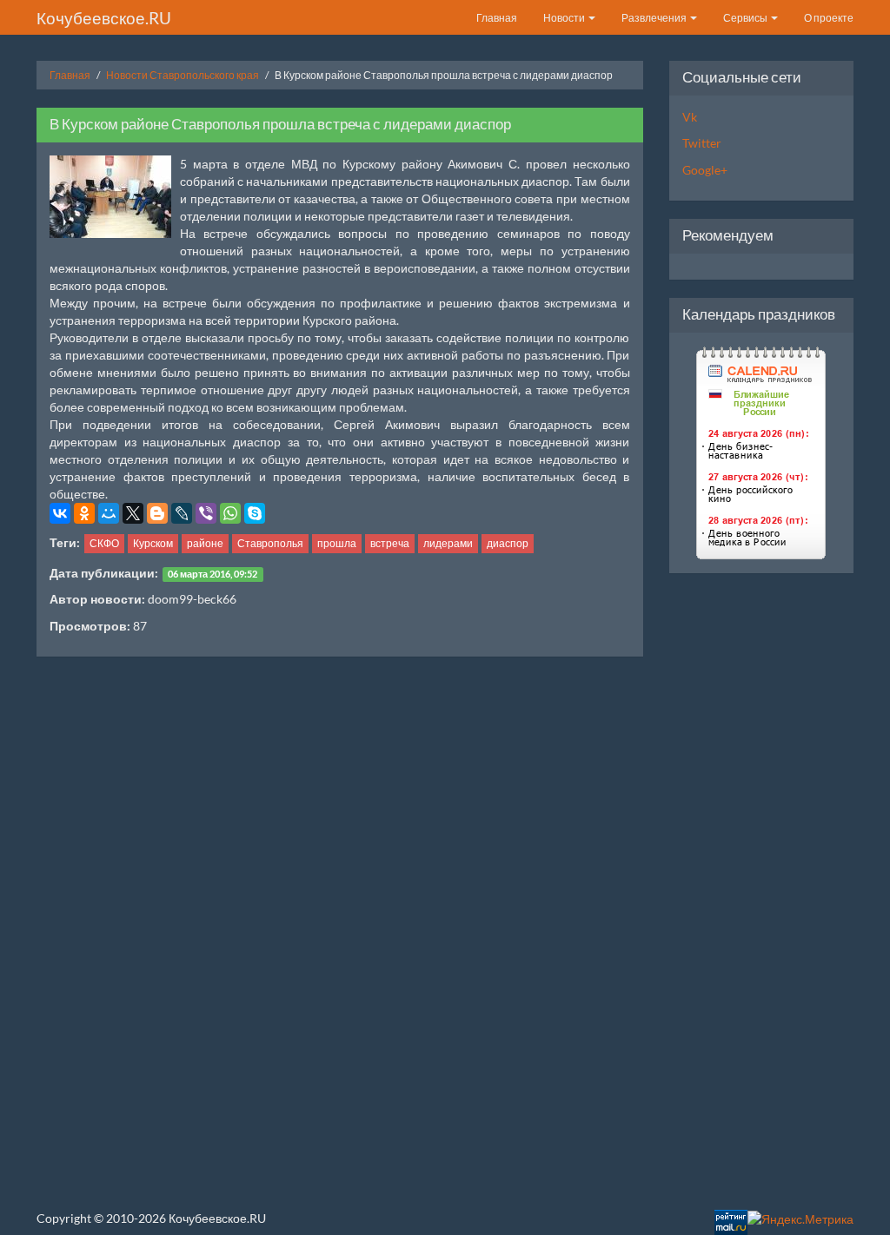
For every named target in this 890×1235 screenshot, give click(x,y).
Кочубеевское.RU (104, 18)
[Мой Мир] (108, 513)
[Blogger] (157, 513)
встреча (389, 543)
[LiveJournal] (181, 513)
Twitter (701, 142)
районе (205, 543)
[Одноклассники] (84, 513)
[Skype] (254, 513)
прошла (336, 543)
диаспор (507, 543)
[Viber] (206, 513)
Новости (565, 17)
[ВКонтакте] (60, 513)
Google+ (704, 169)
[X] (133, 513)
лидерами (448, 543)
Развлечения (654, 17)
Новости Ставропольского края (182, 75)
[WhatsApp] (230, 513)
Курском (153, 543)
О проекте (828, 17)
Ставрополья (270, 543)
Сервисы (746, 17)
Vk (689, 116)
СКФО (104, 543)
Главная (496, 17)
